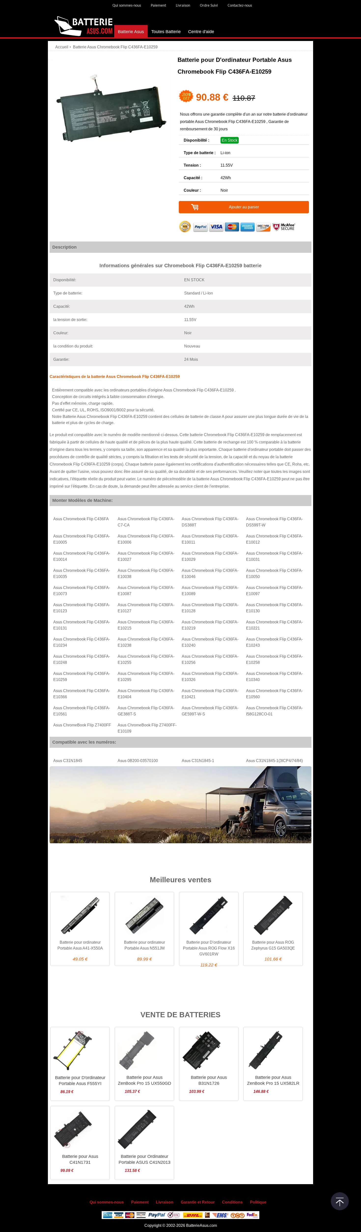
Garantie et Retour (198, 1202)
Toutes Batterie (166, 31)
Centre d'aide (201, 31)
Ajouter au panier (244, 207)
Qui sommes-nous (126, 6)
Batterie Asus (131, 31)
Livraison (183, 6)
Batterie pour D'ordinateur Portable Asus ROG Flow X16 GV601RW (209, 948)
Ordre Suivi (209, 6)
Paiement (158, 6)
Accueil (61, 47)
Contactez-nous (240, 6)
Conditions (232, 1202)
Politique (258, 1202)
